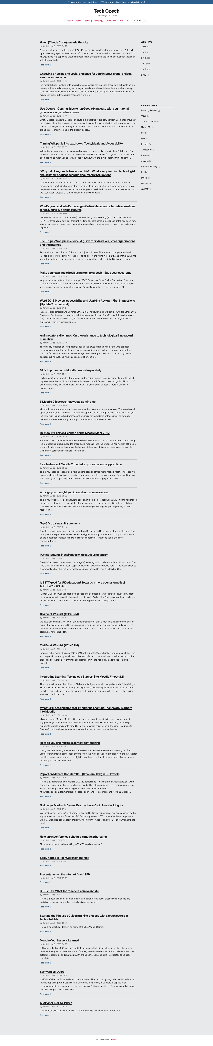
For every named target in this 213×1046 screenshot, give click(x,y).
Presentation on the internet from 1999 (65, 874)
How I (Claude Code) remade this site (64, 42)
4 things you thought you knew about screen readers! (74, 492)
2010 (143, 69)
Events (144, 132)
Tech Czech (107, 11)
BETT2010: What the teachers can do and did (69, 891)
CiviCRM (145, 189)
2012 (143, 58)
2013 (143, 52)
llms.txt (113, 1039)
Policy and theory (149, 166)
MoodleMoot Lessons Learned (59, 940)
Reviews (145, 155)
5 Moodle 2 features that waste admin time (67, 401)
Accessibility (147, 149)
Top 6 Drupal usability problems (60, 523)
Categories (111, 20)
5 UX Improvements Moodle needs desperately (70, 370)
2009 (143, 75)
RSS (128, 20)
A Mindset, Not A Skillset (56, 1003)
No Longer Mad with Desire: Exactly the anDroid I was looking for (81, 805)
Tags (121, 20)
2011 (143, 63)
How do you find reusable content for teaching (70, 743)
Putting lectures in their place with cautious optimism (74, 554)
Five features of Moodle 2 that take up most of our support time (81, 464)
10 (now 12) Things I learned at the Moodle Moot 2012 (75, 433)
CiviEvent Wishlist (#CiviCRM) (59, 614)
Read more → (45, 65)
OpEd (143, 116)
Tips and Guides (148, 121)
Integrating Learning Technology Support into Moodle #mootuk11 (82, 676)
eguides (145, 161)
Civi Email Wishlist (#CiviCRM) (59, 645)
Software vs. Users (52, 971)
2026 (143, 46)
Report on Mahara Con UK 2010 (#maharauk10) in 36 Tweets (79, 774)
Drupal (144, 178)
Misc (143, 138)
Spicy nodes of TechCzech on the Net (64, 858)
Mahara (144, 183)
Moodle (144, 144)
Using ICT (145, 127)
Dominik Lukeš (138, 2)
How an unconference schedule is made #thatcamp (73, 836)
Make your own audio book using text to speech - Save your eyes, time (85, 272)
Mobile (144, 172)
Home (70, 20)
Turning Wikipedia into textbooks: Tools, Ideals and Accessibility (81, 143)
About (78, 20)
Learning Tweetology (93, 20)
